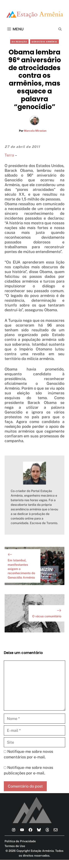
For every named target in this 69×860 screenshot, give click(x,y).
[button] (60, 29)
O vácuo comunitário (46, 616)
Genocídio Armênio (44, 42)
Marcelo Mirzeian (35, 130)
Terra (9, 155)
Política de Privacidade (20, 841)
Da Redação (19, 42)
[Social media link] (14, 830)
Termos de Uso (15, 846)
